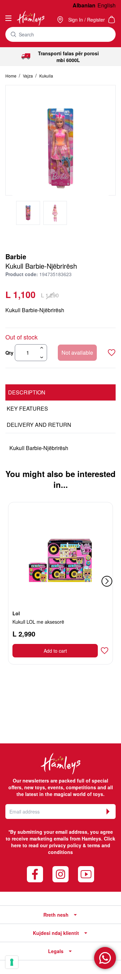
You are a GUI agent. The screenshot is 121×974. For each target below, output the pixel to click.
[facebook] (35, 874)
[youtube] (86, 874)
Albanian (84, 5)
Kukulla (46, 76)
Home (11, 76)
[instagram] (60, 874)
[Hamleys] (61, 20)
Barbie (15, 256)
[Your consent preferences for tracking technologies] (11, 962)
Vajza (28, 76)
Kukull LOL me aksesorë (38, 621)
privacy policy (65, 845)
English (106, 5)
